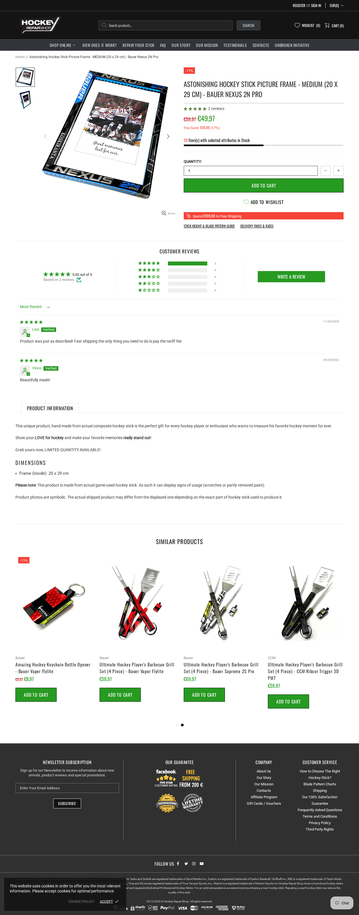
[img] (31, 322)
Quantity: (193, 161)
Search (248, 25)
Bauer (20, 658)
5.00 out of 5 (82, 274)
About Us (264, 771)
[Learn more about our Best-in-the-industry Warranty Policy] (179, 803)
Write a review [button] (291, 276)
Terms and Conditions (320, 816)
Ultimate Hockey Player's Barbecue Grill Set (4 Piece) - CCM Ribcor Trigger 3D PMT (305, 671)
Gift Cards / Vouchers (264, 803)
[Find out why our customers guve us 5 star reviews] (166, 778)
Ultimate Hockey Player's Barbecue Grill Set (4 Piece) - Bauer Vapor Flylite (137, 668)
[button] (195, 109)
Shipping (320, 790)
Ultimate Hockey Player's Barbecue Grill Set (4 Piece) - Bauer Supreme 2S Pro (221, 668)
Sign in (316, 5)
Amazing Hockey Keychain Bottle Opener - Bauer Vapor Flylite (53, 668)
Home (20, 57)
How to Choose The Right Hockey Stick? (320, 774)
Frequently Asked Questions (320, 810)
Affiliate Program (264, 797)
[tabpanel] (222, 634)
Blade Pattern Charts (319, 784)
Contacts (264, 790)
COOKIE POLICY (81, 901)
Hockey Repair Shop (39, 25)
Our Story (264, 778)
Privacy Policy (320, 823)
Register (299, 5)
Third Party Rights (320, 829)
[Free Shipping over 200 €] (191, 778)
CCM (271, 658)
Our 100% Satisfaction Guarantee (319, 800)
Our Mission (263, 784)
